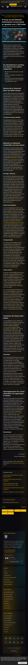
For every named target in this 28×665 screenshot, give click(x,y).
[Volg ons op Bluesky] (6, 642)
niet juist (17, 297)
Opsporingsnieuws (8, 584)
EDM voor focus (7, 608)
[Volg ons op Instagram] (22, 638)
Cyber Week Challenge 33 (10, 622)
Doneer (14, 651)
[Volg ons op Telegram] (6, 638)
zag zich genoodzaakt (13, 159)
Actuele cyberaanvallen (10, 577)
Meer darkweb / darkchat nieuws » (11, 502)
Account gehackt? (8, 615)
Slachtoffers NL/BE (9, 592)
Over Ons (6, 629)
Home (3, 15)
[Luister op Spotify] (22, 642)
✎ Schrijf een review (14, 561)
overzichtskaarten (8, 327)
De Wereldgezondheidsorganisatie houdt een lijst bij (13, 222)
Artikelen (6, 573)
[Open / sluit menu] (25, 6)
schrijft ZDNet (15, 442)
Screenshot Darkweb (8, 599)
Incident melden (7, 620)
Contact (6, 631)
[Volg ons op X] (18, 638)
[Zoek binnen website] (2, 6)
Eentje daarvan (15, 330)
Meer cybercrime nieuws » (9, 499)
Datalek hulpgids (7, 618)
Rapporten (6, 601)
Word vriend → (13, 4)
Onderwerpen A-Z (8, 624)
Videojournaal (7, 575)
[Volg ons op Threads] (18, 642)
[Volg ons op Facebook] (14, 642)
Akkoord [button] (22, 662)
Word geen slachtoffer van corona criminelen (13, 491)
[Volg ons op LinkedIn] (14, 638)
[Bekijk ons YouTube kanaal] (10, 638)
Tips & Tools (7, 605)
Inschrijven (6, 627)
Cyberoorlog (7, 579)
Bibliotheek (6, 603)
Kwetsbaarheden (9, 582)
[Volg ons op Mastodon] (10, 642)
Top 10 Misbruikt (8, 596)
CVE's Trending (8, 594)
